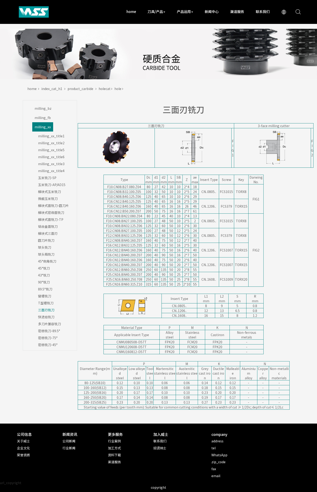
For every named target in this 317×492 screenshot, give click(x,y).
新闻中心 (212, 11)
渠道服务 (237, 11)
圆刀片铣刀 (46, 240)
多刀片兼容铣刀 (49, 324)
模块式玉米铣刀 (49, 191)
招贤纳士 (159, 448)
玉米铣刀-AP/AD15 (51, 184)
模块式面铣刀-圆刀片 (53, 205)
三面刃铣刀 (46, 310)
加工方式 (114, 448)
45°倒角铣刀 (47, 261)
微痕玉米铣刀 (48, 198)
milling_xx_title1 (51, 136)
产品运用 (184, 11)
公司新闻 (68, 441)
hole (118, 88)
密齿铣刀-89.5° (49, 330)
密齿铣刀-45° (48, 344)
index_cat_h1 (52, 88)
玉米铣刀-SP (47, 177)
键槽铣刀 (44, 296)
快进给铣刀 (46, 317)
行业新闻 (68, 448)
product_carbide (81, 88)
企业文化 (23, 448)
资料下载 (114, 455)
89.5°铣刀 (45, 289)
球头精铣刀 (46, 254)
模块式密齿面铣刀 (51, 212)
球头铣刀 (44, 247)
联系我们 (263, 11)
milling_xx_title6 (51, 156)
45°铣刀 (44, 268)
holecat (105, 88)
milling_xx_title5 (51, 150)
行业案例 (114, 441)
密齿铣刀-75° (48, 337)
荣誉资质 (23, 455)
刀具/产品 (155, 11)
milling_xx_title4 (51, 170)
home (131, 11)
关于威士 (23, 441)
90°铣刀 (44, 282)
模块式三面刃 (48, 233)
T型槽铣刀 (45, 303)
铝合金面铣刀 (48, 226)
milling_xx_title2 (51, 143)
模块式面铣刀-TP (50, 219)
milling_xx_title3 (51, 163)
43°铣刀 (44, 275)
